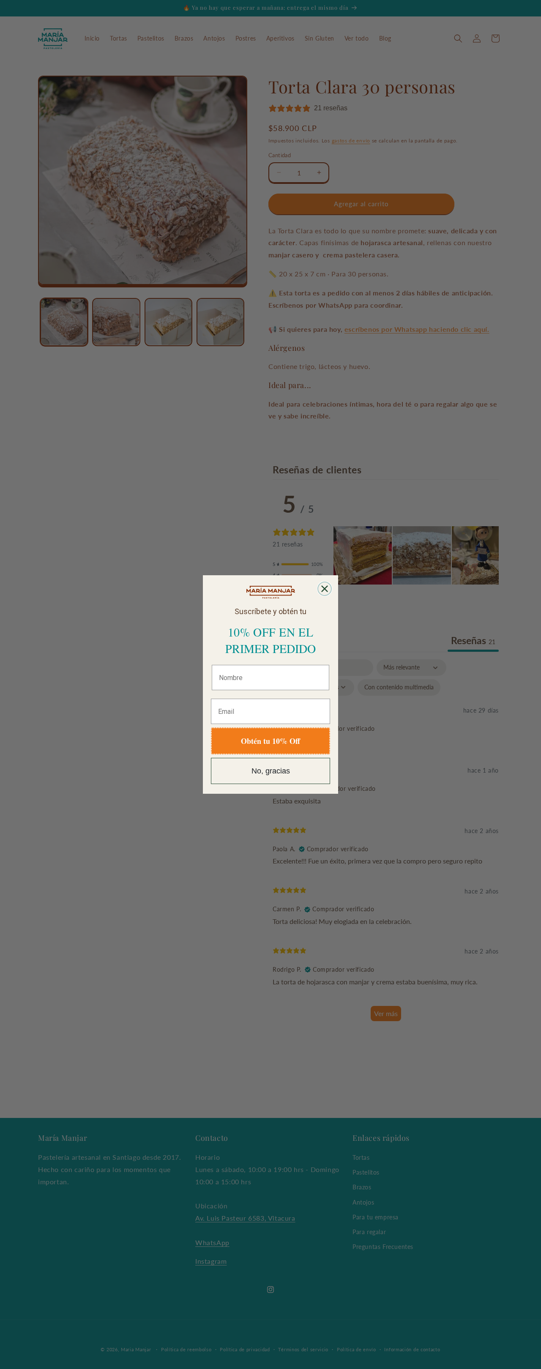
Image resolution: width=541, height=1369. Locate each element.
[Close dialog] (324, 589)
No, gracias (270, 771)
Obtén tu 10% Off (270, 740)
